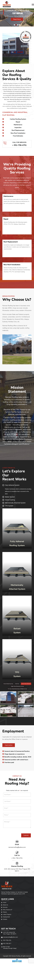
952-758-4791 (7, 940)
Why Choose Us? (7, 909)
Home (4, 902)
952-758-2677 (7, 943)
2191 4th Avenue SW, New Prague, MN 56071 (9, 933)
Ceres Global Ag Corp (8, 683)
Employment (6, 917)
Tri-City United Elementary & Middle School (17, 688)
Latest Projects (7, 914)
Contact (5, 919)
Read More (17, 19)
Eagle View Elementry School (17, 686)
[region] (17, 15)
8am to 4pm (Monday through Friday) (9, 947)
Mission (5, 912)
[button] (14, 24)
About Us (5, 905)
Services (5, 907)
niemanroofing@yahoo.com (10, 937)
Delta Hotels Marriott (26, 683)
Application (8, 745)
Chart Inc (17, 683)
